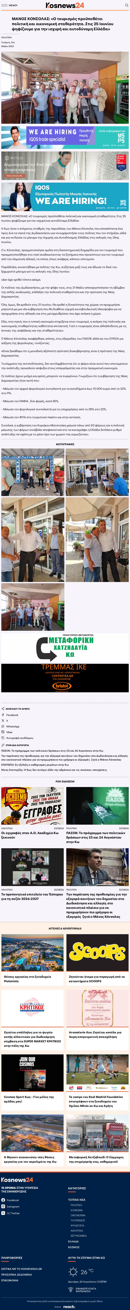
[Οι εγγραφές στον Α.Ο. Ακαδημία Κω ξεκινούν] (32, 806)
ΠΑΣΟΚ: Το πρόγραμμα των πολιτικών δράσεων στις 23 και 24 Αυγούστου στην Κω (52, 750)
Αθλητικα (7, 828)
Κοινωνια (77, 1210)
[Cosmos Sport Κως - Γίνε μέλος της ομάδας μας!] (32, 1073)
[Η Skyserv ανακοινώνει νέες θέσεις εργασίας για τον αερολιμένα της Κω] (32, 1133)
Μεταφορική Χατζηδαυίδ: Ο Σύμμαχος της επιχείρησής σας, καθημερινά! (96, 1159)
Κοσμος (73, 1247)
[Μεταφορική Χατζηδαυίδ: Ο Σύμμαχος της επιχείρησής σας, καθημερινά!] (97, 1133)
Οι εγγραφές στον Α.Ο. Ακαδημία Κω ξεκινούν (29, 834)
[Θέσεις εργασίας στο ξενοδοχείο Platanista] (32, 953)
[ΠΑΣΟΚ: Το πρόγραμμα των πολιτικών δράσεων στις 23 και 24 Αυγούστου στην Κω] (97, 806)
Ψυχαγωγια (77, 1225)
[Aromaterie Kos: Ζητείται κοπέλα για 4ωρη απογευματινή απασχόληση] (97, 1008)
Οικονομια (78, 1215)
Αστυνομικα (79, 1235)
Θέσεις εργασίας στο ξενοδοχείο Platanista (27, 978)
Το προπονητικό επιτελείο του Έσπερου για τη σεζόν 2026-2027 (32, 896)
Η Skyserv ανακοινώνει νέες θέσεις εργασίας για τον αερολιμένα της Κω (30, 1159)
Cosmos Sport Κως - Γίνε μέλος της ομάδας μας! (29, 1099)
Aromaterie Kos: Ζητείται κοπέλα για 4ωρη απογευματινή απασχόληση (95, 1034)
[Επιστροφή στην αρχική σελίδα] (65, 5)
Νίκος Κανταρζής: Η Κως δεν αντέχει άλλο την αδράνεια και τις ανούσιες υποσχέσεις (54, 769)
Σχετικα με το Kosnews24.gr (21, 1268)
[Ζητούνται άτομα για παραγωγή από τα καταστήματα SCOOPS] (97, 953)
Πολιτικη (6, 37)
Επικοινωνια (9, 1280)
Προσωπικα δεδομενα (16, 1274)
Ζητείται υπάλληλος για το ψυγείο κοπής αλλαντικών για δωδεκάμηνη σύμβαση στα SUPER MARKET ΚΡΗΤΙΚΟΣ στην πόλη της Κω (32, 1039)
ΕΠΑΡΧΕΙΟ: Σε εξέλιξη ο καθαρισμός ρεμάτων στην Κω (35, 764)
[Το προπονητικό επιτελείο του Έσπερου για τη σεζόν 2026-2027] (32, 867)
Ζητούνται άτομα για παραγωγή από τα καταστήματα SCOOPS (97, 978)
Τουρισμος (78, 1220)
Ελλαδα (73, 1241)
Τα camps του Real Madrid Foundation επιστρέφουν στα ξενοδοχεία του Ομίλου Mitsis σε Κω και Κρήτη (96, 1101)
